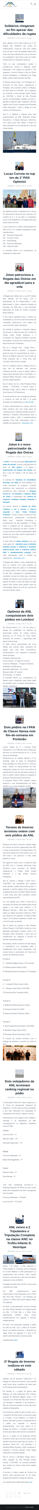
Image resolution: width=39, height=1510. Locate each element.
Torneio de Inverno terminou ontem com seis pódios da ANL (19, 831)
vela (30, 38)
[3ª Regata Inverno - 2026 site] (19, 819)
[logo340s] (16, 4)
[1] (19, 18)
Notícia (23, 38)
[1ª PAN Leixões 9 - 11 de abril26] (19, 166)
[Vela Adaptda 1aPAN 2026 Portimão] (19, 719)
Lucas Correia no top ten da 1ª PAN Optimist (19, 177)
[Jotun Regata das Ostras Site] (19, 267)
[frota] (19, 1074)
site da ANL (29, 402)
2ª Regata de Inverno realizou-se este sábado (19, 1365)
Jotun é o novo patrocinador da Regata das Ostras (19, 448)
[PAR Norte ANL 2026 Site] (19, 604)
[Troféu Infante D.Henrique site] (19, 1219)
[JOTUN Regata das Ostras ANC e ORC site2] (19, 437)
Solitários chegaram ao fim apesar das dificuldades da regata (19, 30)
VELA (19, 38)
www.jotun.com (27, 423)
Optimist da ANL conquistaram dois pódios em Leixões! (19, 615)
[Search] (30, 4)
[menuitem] (30, 4)
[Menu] (35, 4)
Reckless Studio (29, 1507)
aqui (15, 1340)
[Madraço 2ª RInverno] (19, 1354)
